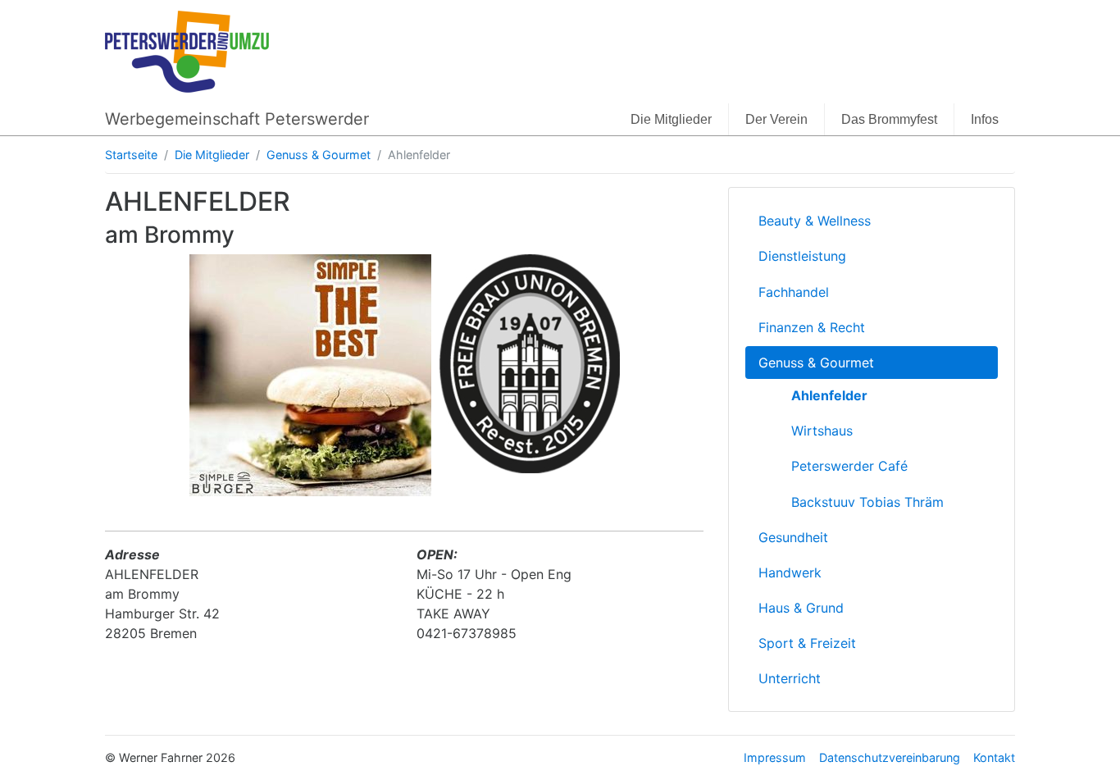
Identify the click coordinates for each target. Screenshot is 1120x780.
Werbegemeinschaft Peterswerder (237, 119)
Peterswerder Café (849, 466)
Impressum (775, 757)
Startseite (131, 155)
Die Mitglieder (671, 119)
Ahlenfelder (829, 395)
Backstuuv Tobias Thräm (867, 502)
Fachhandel (793, 292)
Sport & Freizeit (807, 643)
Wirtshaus (822, 430)
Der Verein (776, 119)
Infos (985, 119)
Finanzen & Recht (811, 327)
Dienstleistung (802, 256)
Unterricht (789, 678)
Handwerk (790, 572)
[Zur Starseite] (187, 50)
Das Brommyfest (889, 119)
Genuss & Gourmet (318, 155)
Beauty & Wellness (814, 220)
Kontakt (994, 757)
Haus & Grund (801, 608)
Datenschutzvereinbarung (889, 757)
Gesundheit (793, 537)
